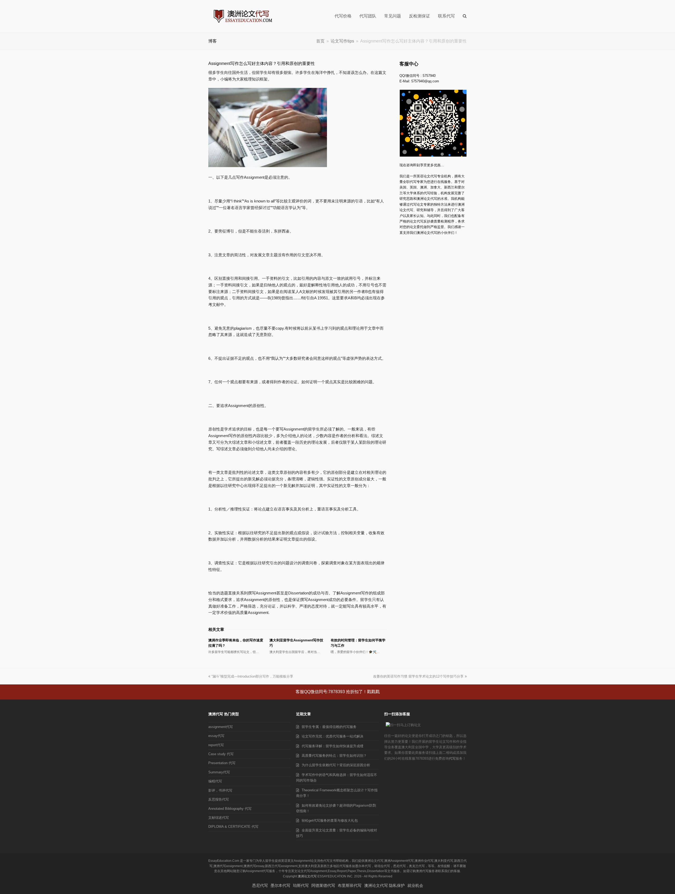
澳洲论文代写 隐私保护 (384, 885)
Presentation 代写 (221, 763)
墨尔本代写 (280, 885)
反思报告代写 (218, 799)
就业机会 (415, 885)
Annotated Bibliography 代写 (230, 809)
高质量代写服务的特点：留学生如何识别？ (334, 756)
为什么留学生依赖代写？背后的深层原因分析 (336, 765)
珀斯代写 (301, 885)
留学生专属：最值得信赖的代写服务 (329, 727)
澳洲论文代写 (307, 876)
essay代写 (216, 736)
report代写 (216, 745)
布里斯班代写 (349, 885)
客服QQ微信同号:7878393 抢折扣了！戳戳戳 (338, 691)
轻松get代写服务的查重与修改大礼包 (330, 820)
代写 (452, 758)
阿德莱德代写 (323, 885)
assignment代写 (220, 727)
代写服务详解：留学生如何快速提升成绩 (332, 746)
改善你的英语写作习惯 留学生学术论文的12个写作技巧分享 (418, 676)
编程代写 (215, 781)
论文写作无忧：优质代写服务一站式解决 (332, 736)
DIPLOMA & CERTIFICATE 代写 (233, 827)
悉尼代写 (260, 885)
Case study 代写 (221, 754)
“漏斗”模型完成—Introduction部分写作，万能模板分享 (252, 676)
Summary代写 (219, 772)
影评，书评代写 (220, 790)
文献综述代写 (218, 818)
